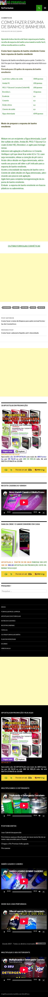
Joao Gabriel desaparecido (11, 832)
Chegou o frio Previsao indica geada (15, 844)
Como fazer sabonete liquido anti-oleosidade (20, 331)
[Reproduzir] (4, 513)
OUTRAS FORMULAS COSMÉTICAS (24, 246)
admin (19, 31)
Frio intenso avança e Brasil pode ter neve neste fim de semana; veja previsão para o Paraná (23, 838)
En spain (4, 644)
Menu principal (45, 8)
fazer (33, 307)
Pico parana (5, 848)
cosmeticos (6, 18)
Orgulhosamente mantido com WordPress (15, 994)
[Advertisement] (24, 217)
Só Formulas (7, 8)
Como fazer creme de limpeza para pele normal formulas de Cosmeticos (23, 321)
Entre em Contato (8, 621)
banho (16, 307)
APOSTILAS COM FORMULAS (11, 616)
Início (3, 607)
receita (41, 307)
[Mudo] (39, 513)
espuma (25, 307)
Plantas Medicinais (8, 639)
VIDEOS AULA (5, 648)
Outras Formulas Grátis (10, 634)
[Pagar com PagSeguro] (13, 451)
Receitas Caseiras (7, 625)
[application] (24, 502)
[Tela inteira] (43, 513)
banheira (6, 307)
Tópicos (4, 630)
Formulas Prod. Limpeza (10, 611)
